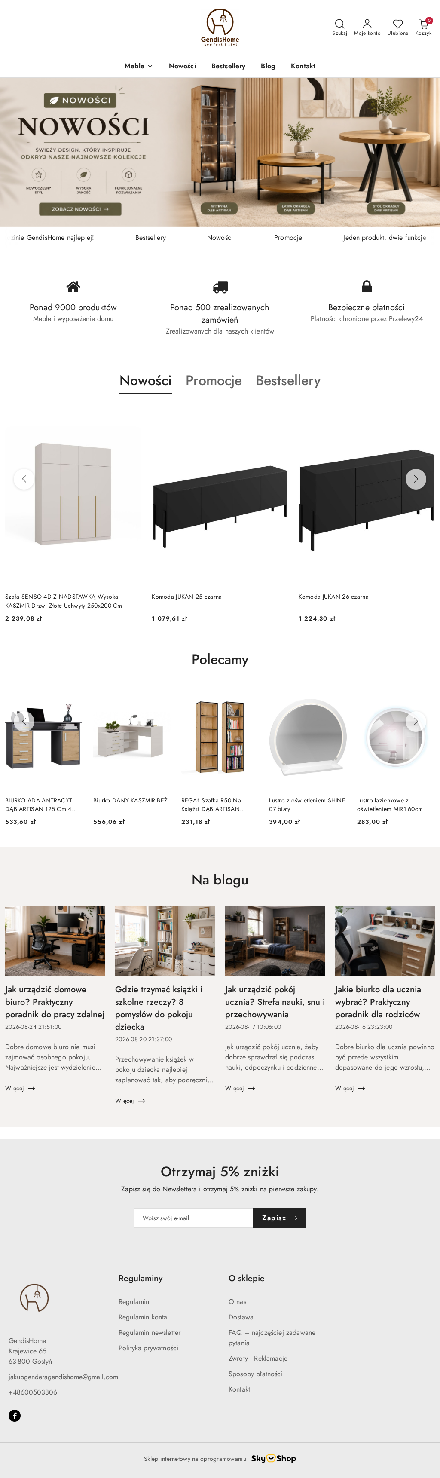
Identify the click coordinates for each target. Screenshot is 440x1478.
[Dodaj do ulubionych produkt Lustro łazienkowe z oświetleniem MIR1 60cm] (425, 695)
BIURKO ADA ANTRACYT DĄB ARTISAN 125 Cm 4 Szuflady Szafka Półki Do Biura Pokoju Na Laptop (38, 804)
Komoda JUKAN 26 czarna (187, 596)
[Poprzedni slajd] (19, 152)
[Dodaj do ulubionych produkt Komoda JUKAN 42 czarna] (425, 413)
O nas (237, 1302)
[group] (220, 152)
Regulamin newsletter (149, 1332)
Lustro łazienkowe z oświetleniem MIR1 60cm (390, 804)
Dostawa (241, 1317)
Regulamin (134, 1302)
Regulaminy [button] (140, 1278)
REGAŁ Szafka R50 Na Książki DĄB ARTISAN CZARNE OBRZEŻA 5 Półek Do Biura (218, 804)
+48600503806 (33, 1392)
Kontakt (239, 1389)
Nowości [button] (145, 380)
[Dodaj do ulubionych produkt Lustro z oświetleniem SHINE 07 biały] (336, 695)
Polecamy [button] (220, 659)
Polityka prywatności (148, 1348)
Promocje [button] (214, 380)
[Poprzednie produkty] (24, 479)
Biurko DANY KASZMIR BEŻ (130, 800)
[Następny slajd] (421, 152)
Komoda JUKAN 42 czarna (334, 596)
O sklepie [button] (247, 1278)
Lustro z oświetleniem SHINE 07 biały (307, 804)
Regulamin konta (143, 1317)
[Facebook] (15, 1416)
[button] (139, 67)
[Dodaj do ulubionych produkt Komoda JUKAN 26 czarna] (278, 413)
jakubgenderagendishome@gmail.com (63, 1377)
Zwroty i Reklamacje (258, 1358)
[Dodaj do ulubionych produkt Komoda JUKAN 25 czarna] (131, 413)
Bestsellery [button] (288, 380)
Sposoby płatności (256, 1374)
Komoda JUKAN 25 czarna (40, 596)
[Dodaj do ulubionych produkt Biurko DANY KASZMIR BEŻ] (161, 695)
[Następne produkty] (416, 479)
